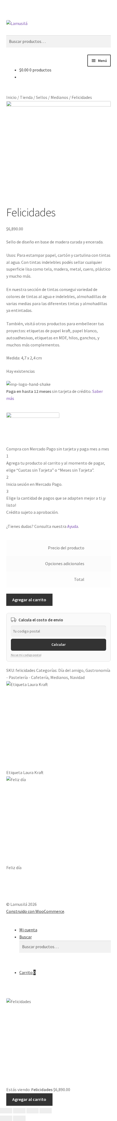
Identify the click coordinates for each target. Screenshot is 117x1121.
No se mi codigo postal (26, 655)
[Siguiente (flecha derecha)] (19, 1118)
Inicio (11, 97)
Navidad (77, 677)
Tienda (26, 97)
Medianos (59, 97)
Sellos (41, 97)
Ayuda (72, 526)
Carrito (27, 972)
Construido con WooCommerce (35, 911)
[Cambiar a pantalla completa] (19, 1110)
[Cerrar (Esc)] (45, 1110)
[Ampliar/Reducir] (6, 1110)
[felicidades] (58, 153)
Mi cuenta (28, 929)
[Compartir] (32, 1110)
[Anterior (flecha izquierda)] (6, 1118)
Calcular (58, 644)
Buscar (25, 937)
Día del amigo (71, 670)
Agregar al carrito (29, 599)
